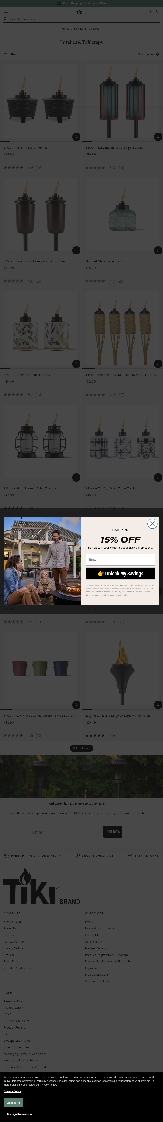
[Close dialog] (152, 524)
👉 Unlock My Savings (120, 573)
